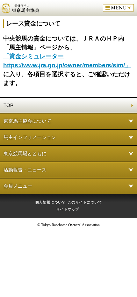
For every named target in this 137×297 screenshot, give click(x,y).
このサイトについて (85, 202)
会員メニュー (18, 186)
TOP (8, 105)
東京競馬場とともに (25, 153)
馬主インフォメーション (30, 137)
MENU (118, 8)
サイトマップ (67, 209)
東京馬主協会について (27, 121)
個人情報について (50, 202)
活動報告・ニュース (25, 169)
